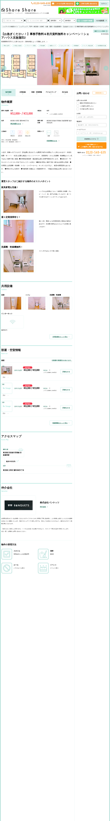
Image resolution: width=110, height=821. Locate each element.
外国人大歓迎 (17, 45)
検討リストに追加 (100, 31)
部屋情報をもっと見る (60, 423)
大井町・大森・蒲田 (46, 26)
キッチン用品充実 (88, 45)
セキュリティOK (64, 45)
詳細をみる (66, 372)
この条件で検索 (86, 21)
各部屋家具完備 (102, 45)
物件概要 (8, 92)
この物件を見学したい (87, 106)
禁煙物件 (76, 45)
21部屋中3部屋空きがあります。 (62, 360)
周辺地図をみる (15, 124)
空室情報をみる (52, 141)
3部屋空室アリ (99, 93)
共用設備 (23, 92)
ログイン (104, 3)
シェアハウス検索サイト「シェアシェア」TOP (17, 26)
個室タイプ (53, 45)
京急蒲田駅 (57, 26)
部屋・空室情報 (36, 92)
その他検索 (100, 20)
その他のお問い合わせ (87, 109)
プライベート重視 (31, 45)
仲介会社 (65, 92)
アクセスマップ (51, 92)
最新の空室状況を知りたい (88, 103)
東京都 (36, 26)
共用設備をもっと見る (60, 337)
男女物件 (42, 45)
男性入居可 (7, 45)
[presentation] (4, 68)
